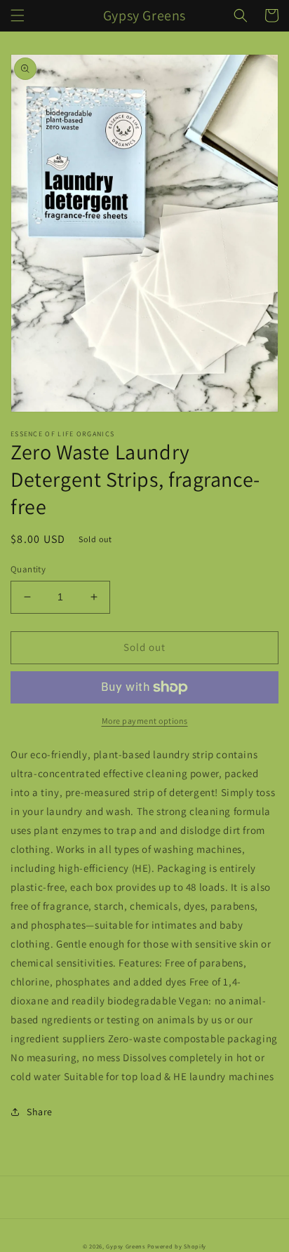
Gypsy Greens (125, 1246)
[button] (17, 15)
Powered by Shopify (177, 1246)
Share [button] (40, 1111)
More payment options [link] (145, 720)
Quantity (28, 569)
